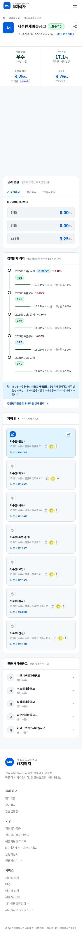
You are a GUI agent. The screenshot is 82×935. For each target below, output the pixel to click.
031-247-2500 (20, 580)
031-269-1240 (20, 644)
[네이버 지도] (46, 446)
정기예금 (15, 192)
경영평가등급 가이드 (17, 835)
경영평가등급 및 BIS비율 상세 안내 (26, 403)
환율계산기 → (13, 860)
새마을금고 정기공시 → (19, 910)
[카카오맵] (51, 446)
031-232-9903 (20, 548)
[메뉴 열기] (75, 5)
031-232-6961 (20, 484)
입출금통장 (49, 192)
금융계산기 (11, 854)
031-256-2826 (65, 34)
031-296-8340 (20, 612)
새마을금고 (14, 18)
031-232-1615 (20, 516)
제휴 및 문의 (12, 897)
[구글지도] (56, 446)
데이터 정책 (12, 891)
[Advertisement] (41, 131)
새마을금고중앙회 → (17, 903)
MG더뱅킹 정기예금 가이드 (21, 848)
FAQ (7, 884)
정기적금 (31, 192)
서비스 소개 (12, 878)
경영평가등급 (13, 828)
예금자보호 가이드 (16, 841)
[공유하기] (75, 26)
